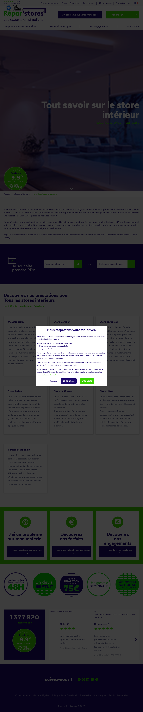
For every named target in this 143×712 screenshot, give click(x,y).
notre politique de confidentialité (50, 375)
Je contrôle (69, 381)
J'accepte (87, 381)
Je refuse (53, 381)
